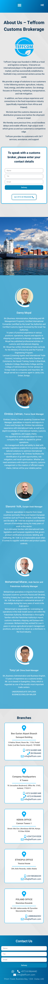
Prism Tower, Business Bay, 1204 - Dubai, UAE (24, 979)
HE (42, 5)
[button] (19, 5)
